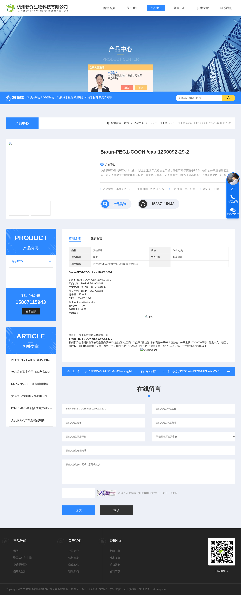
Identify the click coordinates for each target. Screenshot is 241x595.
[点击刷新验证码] (106, 493)
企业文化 (73, 564)
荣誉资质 (73, 557)
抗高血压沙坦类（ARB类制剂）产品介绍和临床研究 (32, 396)
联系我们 (226, 8)
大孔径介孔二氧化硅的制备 (28, 420)
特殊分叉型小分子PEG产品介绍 (30, 371)
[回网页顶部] (233, 189)
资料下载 (115, 571)
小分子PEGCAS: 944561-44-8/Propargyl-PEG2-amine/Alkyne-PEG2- (123, 371)
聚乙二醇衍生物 (22, 557)
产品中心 (156, 8)
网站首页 (109, 8)
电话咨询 (233, 201)
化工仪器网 (130, 589)
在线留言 (96, 238)
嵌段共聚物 (19, 571)
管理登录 (144, 589)
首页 (126, 123)
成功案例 (115, 564)
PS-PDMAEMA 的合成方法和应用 (31, 408)
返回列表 (151, 371)
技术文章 (203, 8)
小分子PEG (160, 123)
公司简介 (73, 550)
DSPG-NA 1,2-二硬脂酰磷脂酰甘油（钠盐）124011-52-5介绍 (32, 384)
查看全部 (31, 311)
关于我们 (133, 8)
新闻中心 (179, 8)
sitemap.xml (159, 589)
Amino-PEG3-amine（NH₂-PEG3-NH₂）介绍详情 (32, 359)
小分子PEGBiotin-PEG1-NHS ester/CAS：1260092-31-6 (205, 371)
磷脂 (16, 550)
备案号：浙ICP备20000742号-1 (89, 589)
